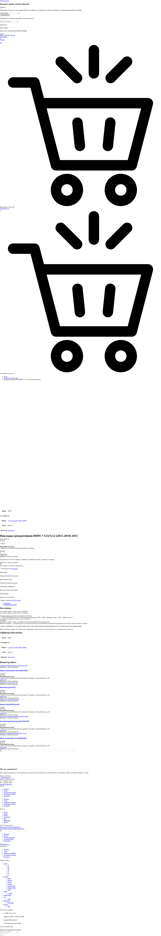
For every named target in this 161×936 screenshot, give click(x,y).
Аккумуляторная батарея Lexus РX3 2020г (14, 721)
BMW (25, 520)
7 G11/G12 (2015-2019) (15, 520)
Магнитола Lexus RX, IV (8, 687)
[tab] (82, 603)
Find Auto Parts (5, 15)
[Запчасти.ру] (4, 208)
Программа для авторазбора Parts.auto (12, 829)
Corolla (9, 884)
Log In (2, 34)
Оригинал (11, 530)
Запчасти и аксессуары (11, 378)
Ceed (8, 899)
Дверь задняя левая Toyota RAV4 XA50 (13, 738)
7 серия (9, 893)
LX (8, 865)
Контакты (7, 796)
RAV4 (9, 890)
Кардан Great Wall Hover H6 (9, 704)
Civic (8, 906)
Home (5, 376)
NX (8, 869)
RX (8, 867)
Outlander (10, 903)
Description (7, 603)
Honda (6, 905)
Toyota (6, 877)
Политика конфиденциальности (10, 827)
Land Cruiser (11, 886)
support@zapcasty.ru (6, 784)
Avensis (9, 880)
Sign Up (12, 35)
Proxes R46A (11, 888)
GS (8, 873)
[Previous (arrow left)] (0, 935)
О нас (5, 791)
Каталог (6, 789)
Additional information (10, 605)
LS (8, 871)
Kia (5, 897)
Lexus (5, 863)
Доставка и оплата (9, 794)
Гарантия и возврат (10, 792)
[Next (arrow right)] (2, 935)
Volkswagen (7, 895)
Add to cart (4, 555)
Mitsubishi (7, 901)
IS (8, 875)
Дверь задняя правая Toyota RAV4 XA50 (13, 670)
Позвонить (14, 569)
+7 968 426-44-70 (5, 777)
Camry (9, 882)
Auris (8, 878)
